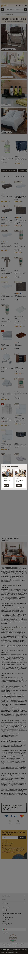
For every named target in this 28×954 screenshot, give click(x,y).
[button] (7, 478)
